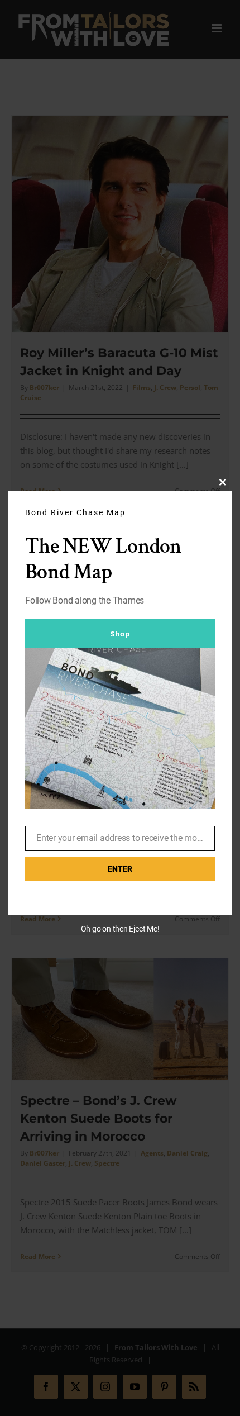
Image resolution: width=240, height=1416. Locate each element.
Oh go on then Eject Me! (120, 928)
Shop (120, 634)
